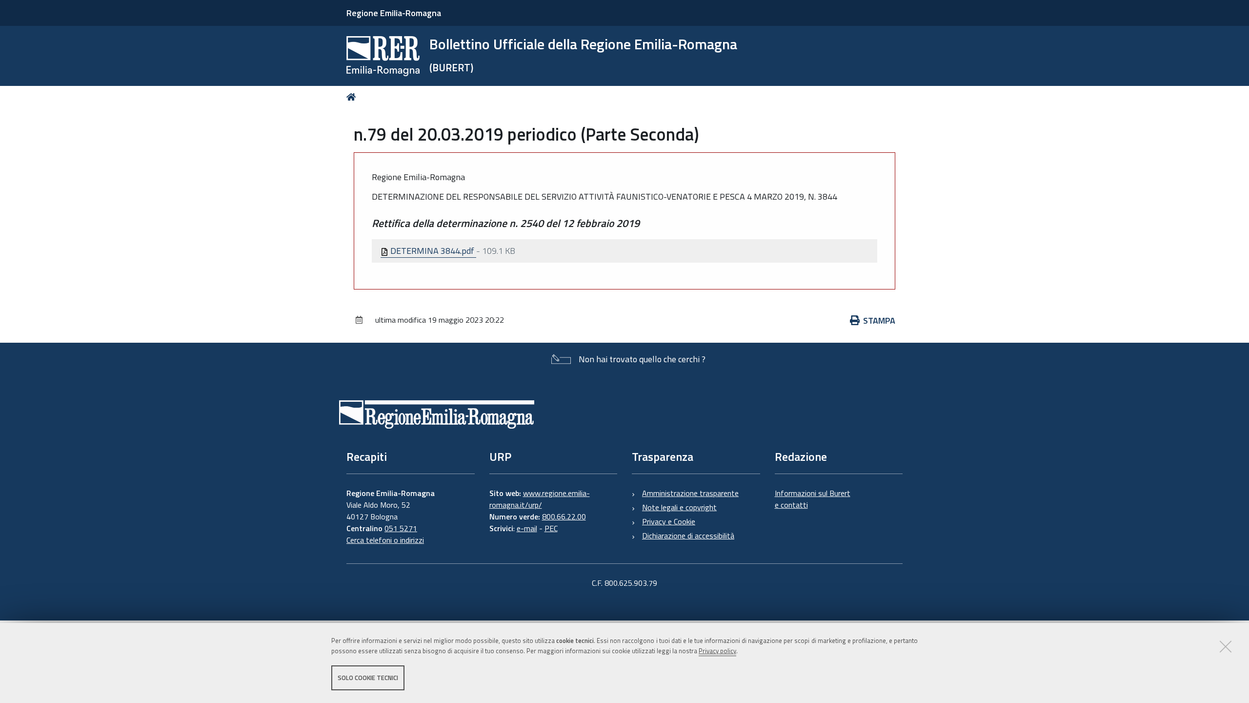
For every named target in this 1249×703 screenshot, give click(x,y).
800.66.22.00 (564, 516)
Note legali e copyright (679, 507)
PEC (551, 528)
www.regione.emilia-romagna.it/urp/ (539, 499)
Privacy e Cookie (668, 521)
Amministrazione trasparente (690, 493)
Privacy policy (717, 651)
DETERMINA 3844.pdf (432, 250)
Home (353, 97)
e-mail (527, 528)
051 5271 (400, 528)
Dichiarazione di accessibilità (688, 535)
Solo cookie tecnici (368, 677)
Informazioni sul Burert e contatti (812, 499)
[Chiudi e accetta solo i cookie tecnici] (1225, 646)
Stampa (879, 320)
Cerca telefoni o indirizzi (385, 540)
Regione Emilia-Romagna (393, 13)
